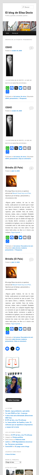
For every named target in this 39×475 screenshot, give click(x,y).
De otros (23, 96)
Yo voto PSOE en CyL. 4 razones (16, 413)
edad (13, 248)
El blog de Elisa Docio (19, 12)
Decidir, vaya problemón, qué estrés (17, 411)
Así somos (16, 96)
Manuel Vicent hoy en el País (21, 193)
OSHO (8, 47)
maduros (24, 248)
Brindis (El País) (14, 167)
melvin (7, 442)
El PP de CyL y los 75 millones (16, 420)
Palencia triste (20, 439)
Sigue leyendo (16, 232)
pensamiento (14, 98)
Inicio (7, 33)
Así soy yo (15, 33)
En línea (10, 454)
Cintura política (18, 437)
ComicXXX (9, 446)
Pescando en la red (26, 246)
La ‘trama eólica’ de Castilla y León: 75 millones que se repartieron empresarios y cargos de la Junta (19, 424)
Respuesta (23, 98)
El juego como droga (22, 446)
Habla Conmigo (13, 400)
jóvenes (18, 248)
